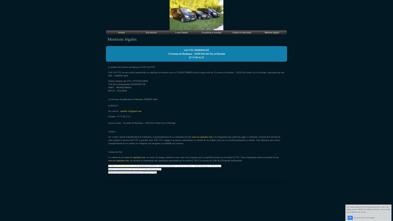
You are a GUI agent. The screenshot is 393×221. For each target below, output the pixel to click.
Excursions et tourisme (212, 32)
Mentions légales (272, 32)
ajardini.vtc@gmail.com (130, 111)
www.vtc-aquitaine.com (202, 137)
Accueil (121, 32)
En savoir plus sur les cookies (364, 218)
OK (350, 218)
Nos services (151, 32)
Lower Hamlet (181, 32)
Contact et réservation (241, 32)
